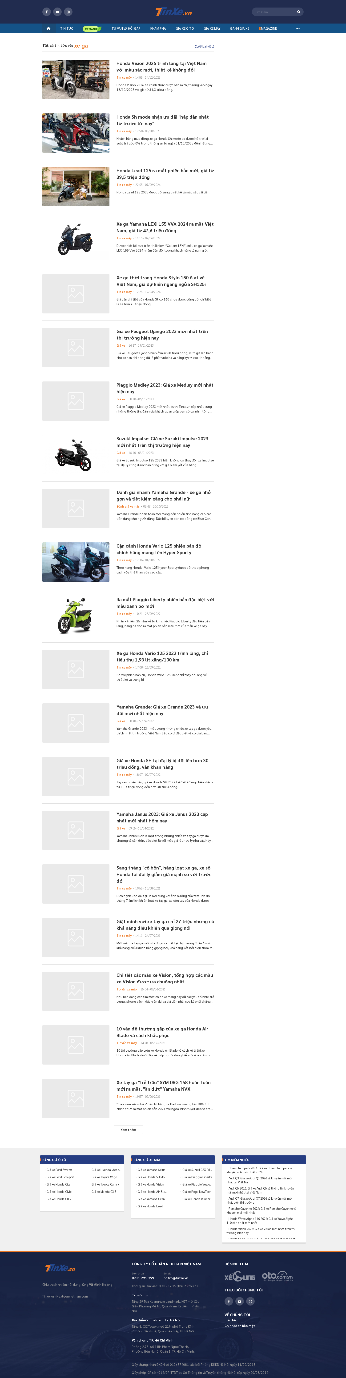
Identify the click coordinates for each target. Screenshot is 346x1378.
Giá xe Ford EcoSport (61, 1177)
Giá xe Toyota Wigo (104, 1177)
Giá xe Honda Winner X (197, 1199)
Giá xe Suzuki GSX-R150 (197, 1170)
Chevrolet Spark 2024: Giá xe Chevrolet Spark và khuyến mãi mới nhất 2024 (260, 1170)
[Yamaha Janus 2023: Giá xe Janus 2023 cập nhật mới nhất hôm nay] (75, 830)
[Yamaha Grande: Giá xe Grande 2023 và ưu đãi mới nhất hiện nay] (75, 723)
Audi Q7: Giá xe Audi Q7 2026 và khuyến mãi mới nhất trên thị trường (260, 1200)
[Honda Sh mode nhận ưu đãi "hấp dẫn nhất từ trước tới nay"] (75, 133)
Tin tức (66, 28)
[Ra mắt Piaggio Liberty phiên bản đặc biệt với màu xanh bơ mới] (75, 615)
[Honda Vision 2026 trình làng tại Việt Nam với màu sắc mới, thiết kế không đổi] (75, 79)
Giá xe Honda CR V (59, 1199)
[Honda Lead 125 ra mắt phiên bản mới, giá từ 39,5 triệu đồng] (75, 186)
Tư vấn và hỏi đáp (126, 28)
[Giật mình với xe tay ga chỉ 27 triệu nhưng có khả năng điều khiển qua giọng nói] (75, 937)
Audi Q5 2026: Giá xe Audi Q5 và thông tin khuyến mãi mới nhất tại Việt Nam (260, 1190)
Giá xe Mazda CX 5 (104, 1192)
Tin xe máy (124, 77)
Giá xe (121, 345)
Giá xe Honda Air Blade (153, 1192)
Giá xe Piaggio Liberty (197, 1177)
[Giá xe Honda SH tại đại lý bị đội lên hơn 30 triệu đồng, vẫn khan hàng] (75, 776)
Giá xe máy (212, 28)
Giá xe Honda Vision (151, 1184)
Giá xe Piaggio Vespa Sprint (197, 1184)
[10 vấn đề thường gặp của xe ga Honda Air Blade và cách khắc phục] (75, 1045)
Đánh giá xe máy (128, 506)
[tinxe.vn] (173, 11)
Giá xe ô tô (185, 28)
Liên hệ (230, 1320)
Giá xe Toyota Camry (105, 1184)
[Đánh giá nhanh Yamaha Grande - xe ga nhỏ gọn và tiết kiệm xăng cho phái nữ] (75, 508)
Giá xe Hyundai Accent (107, 1170)
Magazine (268, 28)
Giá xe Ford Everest (59, 1170)
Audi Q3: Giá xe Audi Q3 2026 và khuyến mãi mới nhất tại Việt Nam (260, 1180)
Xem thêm (128, 1129)
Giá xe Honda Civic (59, 1192)
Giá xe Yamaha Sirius (151, 1170)
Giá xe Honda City (58, 1184)
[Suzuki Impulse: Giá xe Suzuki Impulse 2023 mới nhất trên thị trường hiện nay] (75, 454)
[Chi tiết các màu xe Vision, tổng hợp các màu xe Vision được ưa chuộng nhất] (75, 991)
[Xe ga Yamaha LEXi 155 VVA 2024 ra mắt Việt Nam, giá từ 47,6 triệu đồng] (75, 240)
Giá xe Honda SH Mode (153, 1177)
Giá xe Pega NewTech (197, 1192)
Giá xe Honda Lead (150, 1206)
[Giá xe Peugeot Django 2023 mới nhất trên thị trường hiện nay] (75, 347)
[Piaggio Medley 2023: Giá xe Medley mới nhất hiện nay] (75, 401)
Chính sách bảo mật (240, 1325)
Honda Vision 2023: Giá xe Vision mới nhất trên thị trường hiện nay (261, 1231)
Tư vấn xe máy (127, 989)
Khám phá (158, 28)
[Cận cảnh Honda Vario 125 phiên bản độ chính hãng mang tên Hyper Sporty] (75, 562)
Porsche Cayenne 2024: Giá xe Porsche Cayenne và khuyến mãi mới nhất (261, 1210)
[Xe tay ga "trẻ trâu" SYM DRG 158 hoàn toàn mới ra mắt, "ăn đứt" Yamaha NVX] (75, 1098)
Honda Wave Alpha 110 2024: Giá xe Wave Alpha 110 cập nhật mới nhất (260, 1221)
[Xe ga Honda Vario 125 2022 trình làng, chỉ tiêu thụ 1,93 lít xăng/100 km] (75, 669)
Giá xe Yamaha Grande (153, 1199)
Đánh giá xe (239, 28)
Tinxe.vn (63, 1268)
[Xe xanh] (92, 29)
